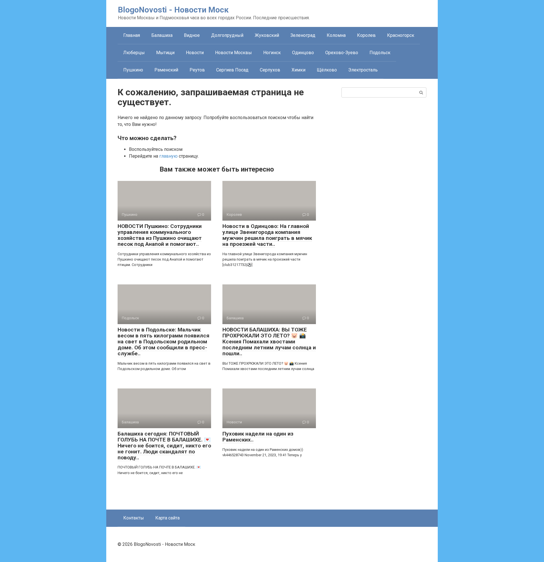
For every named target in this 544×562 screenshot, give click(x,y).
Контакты (133, 518)
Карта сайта (167, 518)
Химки (298, 70)
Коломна (336, 35)
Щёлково (327, 70)
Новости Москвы (233, 52)
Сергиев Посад (232, 70)
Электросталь (363, 70)
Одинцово (303, 52)
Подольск (379, 52)
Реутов (197, 70)
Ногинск (272, 52)
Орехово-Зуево (341, 52)
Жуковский (267, 35)
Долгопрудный (227, 35)
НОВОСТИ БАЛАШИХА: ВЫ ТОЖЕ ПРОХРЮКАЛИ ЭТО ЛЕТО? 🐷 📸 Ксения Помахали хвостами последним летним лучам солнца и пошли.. (269, 341)
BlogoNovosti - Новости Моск (173, 9)
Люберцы (134, 52)
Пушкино (133, 70)
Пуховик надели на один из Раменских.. (257, 436)
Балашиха (162, 35)
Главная (131, 35)
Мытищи (165, 52)
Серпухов (270, 70)
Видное (192, 35)
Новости (195, 52)
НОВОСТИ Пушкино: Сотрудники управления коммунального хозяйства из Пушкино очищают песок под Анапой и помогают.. (160, 235)
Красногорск (400, 35)
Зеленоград (302, 35)
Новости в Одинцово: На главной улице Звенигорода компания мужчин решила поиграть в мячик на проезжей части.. (267, 235)
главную (168, 156)
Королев (366, 35)
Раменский (166, 70)
